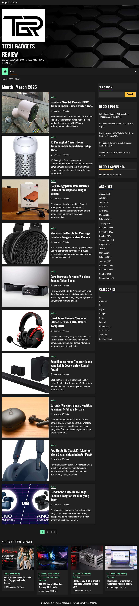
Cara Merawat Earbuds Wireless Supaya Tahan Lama (70, 278)
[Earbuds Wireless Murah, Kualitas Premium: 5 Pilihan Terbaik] (25, 417)
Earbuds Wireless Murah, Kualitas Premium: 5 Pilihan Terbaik (71, 407)
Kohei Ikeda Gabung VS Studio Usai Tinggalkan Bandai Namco (17, 580)
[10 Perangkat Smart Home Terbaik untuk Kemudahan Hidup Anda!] (25, 156)
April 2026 (103, 211)
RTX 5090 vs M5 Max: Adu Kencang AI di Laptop (50, 586)
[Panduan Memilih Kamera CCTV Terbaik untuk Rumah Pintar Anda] (25, 112)
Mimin (66, 111)
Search (106, 87)
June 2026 (103, 202)
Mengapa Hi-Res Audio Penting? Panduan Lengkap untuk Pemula (70, 235)
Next (53, 532)
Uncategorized (105, 339)
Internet (102, 322)
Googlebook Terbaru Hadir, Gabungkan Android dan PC (119, 582)
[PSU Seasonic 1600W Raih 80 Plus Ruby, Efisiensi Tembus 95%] (87, 558)
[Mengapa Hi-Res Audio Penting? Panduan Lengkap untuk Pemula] (25, 243)
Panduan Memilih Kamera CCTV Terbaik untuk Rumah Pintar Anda (72, 104)
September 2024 (106, 278)
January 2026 (105, 223)
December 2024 (106, 265)
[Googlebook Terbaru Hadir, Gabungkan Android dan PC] (121, 558)
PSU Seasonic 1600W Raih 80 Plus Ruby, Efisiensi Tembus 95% (86, 583)
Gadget (53, 97)
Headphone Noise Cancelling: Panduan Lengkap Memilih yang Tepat (70, 496)
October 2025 (105, 236)
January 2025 (105, 261)
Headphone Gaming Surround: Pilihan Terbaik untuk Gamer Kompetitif (69, 322)
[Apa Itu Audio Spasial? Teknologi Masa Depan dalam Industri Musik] (25, 460)
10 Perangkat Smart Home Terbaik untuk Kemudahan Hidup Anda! (71, 146)
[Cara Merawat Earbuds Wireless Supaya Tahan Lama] (25, 286)
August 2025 (104, 244)
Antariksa (103, 301)
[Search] (135, 71)
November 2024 (106, 270)
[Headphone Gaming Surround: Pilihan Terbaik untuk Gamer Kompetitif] (25, 330)
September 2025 (106, 240)
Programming (105, 326)
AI (100, 297)
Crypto (102, 309)
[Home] (5, 72)
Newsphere (78, 603)
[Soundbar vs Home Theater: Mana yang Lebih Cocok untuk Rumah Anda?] (25, 373)
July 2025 (103, 249)
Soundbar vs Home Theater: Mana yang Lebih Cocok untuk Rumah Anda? (71, 365)
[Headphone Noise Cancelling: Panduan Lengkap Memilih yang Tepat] (25, 504)
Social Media (104, 330)
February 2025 (105, 257)
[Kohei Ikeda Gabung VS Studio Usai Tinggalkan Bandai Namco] (18, 558)
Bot (100, 305)
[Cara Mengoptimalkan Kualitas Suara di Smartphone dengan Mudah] (25, 199)
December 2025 (106, 228)
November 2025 (106, 232)
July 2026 (103, 198)
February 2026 (105, 219)
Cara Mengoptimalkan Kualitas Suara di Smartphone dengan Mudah (70, 190)
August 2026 (104, 194)
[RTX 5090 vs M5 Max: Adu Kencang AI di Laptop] (52, 558)
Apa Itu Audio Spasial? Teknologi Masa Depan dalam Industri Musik (71, 452)
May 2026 (103, 207)
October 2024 (105, 274)
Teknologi (103, 335)
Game (101, 318)
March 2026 (104, 215)
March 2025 (104, 253)
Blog (12, 71)
